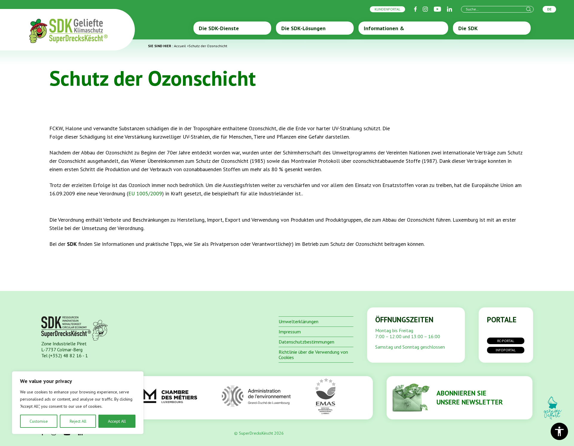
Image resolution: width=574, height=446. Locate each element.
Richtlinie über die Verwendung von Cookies (313, 354)
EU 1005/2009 (145, 193)
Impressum (290, 331)
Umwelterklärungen (298, 321)
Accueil (180, 46)
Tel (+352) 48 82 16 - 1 (64, 355)
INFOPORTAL (506, 350)
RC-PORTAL (505, 340)
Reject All (78, 421)
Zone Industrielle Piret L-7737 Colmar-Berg (64, 346)
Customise (39, 421)
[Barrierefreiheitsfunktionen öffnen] (559, 431)
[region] (78, 402)
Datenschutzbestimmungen (306, 341)
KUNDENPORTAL (387, 9)
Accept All (117, 421)
